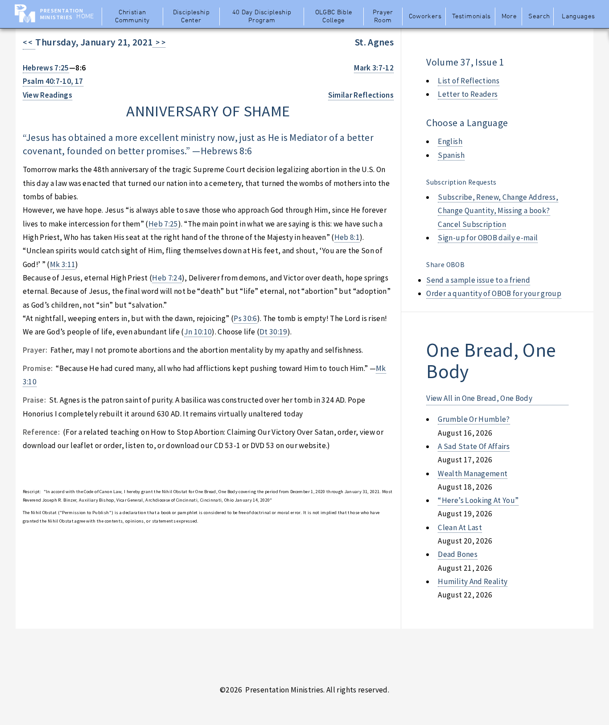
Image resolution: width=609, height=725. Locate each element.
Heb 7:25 (163, 224)
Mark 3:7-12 (374, 68)
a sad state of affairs (474, 446)
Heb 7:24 (167, 278)
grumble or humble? (474, 419)
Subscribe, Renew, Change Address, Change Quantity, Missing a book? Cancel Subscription (498, 210)
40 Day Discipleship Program (262, 16)
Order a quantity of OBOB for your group (493, 293)
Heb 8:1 (347, 237)
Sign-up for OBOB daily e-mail (488, 238)
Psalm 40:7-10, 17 (53, 81)
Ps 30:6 (245, 318)
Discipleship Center (191, 16)
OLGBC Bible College (334, 16)
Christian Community (132, 16)
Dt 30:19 (273, 332)
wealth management (472, 473)
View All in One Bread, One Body (479, 398)
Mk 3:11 (62, 264)
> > (158, 42)
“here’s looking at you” (478, 500)
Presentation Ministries (61, 14)
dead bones (457, 554)
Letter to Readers (468, 94)
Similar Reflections (361, 95)
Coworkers (425, 16)
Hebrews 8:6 (226, 151)
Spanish (451, 155)
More (509, 16)
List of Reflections (468, 81)
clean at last (460, 527)
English (450, 141)
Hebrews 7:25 (46, 68)
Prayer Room (383, 16)
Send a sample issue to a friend (478, 280)
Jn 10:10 (198, 332)
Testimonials (471, 16)
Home (85, 16)
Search (539, 16)
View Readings (48, 95)
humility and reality (472, 581)
